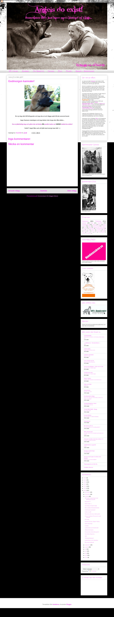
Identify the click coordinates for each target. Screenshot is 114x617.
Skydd (85, 228)
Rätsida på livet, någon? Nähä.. (92, 521)
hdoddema (56, 604)
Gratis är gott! (88, 512)
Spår (89, 226)
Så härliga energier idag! (91, 505)
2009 (85, 490)
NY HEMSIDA (87, 452)
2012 (85, 484)
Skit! (86, 536)
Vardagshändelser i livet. (90, 403)
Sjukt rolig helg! (88, 523)
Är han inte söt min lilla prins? (92, 532)
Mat (92, 232)
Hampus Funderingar (89, 451)
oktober (87, 496)
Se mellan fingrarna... (90, 534)
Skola (83, 232)
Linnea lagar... (87, 348)
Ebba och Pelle (87, 384)
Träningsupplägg (100, 228)
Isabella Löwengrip (88, 354)
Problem (104, 226)
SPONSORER (101, 232)
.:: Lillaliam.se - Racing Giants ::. (92, 343)
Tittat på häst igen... (89, 530)
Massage (91, 228)
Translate (94, 571)
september (87, 545)
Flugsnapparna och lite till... (91, 464)
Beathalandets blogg (89, 396)
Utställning (99, 229)
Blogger (68, 604)
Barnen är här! (87, 356)
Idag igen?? (88, 501)
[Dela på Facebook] (37, 133)
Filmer (69, 71)
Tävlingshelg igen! (89, 538)
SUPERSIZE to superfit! (90, 445)
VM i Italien (13, 71)
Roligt (89, 227)
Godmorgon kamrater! (90, 510)
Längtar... (87, 525)
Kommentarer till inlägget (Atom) (48, 196)
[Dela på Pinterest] (39, 133)
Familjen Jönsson (88, 467)
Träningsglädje (87, 335)
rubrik (85, 446)
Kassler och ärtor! (88, 391)
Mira (85, 344)
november (87, 494)
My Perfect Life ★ (88, 425)
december (87, 492)
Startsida (43, 191)
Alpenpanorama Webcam (89, 362)
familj (103, 230)
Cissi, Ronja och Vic (89, 360)
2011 (85, 486)
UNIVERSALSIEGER (86, 233)
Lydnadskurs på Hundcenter (92, 527)
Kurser (93, 230)
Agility (104, 229)
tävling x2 (86, 385)
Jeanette (100, 223)
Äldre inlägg (71, 191)
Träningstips (85, 224)
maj (86, 553)
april (86, 555)
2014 (85, 480)
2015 (85, 478)
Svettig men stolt (88, 372)
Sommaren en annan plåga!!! (90, 459)
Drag (83, 229)
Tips (85, 227)
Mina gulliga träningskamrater (92, 507)
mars (86, 557)
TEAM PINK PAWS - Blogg (90, 409)
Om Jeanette (38, 71)
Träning (98, 221)
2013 (85, 482)
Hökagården (87, 421)
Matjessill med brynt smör (89, 350)
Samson (51, 71)
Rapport (93, 229)
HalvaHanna (87, 390)
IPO (89, 230)
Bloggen (25, 71)
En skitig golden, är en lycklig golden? (92, 427)
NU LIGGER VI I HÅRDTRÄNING (91, 416)
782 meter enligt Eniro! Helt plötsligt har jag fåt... (91, 499)
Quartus (98, 230)
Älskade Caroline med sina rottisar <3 (93, 439)
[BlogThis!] (34, 133)
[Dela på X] (36, 133)
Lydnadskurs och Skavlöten (91, 540)
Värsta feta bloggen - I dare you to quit (93, 366)
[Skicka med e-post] (32, 133)
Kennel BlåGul (87, 415)
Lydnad (84, 223)
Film (100, 224)
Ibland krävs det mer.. (88, 404)
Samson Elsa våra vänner (99, 227)
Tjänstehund (96, 226)
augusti (87, 547)
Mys (95, 232)
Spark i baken (87, 378)
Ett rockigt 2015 (87, 410)
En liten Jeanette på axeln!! (90, 440)
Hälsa (85, 230)
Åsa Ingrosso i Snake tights (90, 367)
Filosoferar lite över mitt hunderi (92, 514)
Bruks (88, 232)
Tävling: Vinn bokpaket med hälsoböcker (93, 379)
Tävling (94, 224)
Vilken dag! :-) (88, 503)
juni (86, 551)
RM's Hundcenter (88, 431)
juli (86, 549)
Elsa (60, 71)
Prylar (87, 229)
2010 (85, 488)
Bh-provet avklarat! (89, 542)
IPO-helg (87, 519)
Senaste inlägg (14, 191)
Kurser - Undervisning (85, 71)
